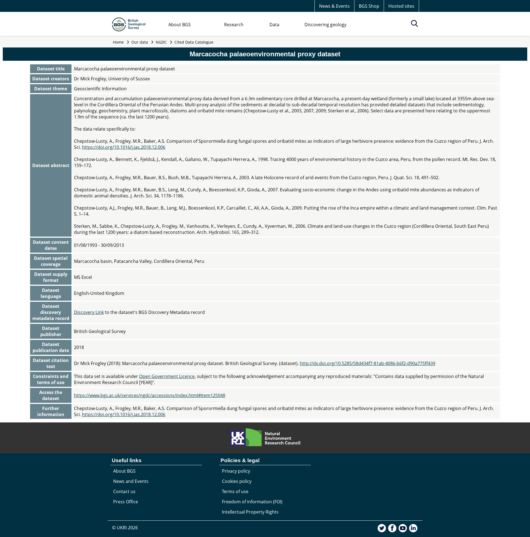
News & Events (334, 6)
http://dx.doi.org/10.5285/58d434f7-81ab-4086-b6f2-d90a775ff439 (367, 363)
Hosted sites (401, 6)
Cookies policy (236, 481)
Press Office (125, 502)
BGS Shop (369, 6)
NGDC (161, 42)
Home (118, 42)
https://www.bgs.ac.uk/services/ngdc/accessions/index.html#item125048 (149, 395)
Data (274, 25)
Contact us (124, 491)
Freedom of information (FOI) (252, 502)
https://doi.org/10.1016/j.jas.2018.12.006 (123, 147)
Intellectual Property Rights (250, 512)
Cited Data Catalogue (193, 42)
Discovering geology (325, 25)
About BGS (179, 25)
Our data (139, 42)
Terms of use (235, 491)
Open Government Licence (167, 376)
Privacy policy (236, 471)
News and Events (131, 481)
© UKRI (125, 528)
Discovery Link (89, 312)
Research (233, 25)
